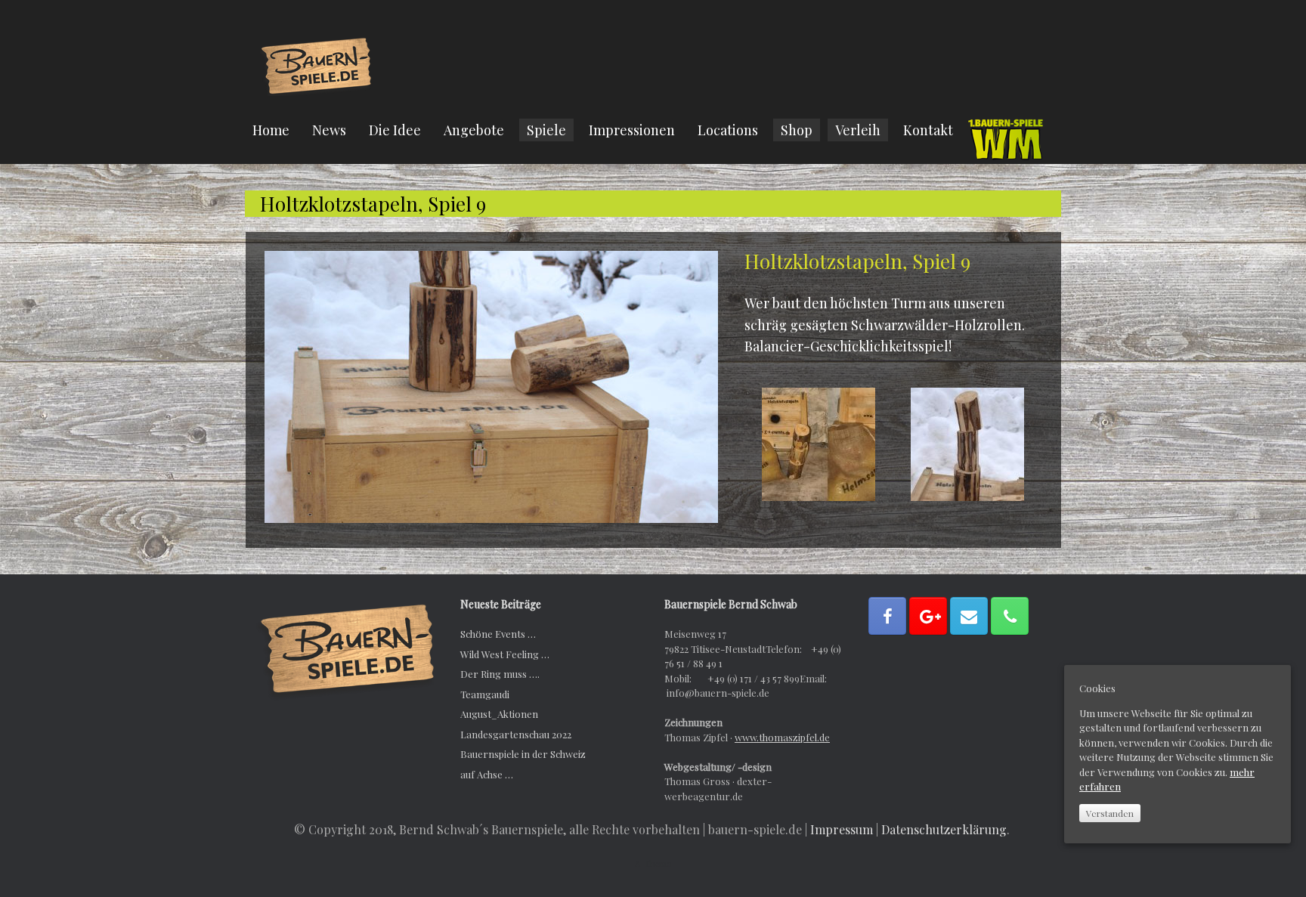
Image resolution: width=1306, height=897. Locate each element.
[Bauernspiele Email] (969, 616)
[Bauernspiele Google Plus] (928, 616)
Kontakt (928, 130)
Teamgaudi (484, 694)
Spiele (546, 130)
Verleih (857, 130)
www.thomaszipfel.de (782, 737)
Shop (796, 130)
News (329, 130)
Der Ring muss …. (500, 673)
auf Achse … (486, 774)
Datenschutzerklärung (944, 829)
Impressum (841, 829)
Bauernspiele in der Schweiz (523, 753)
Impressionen (632, 130)
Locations (728, 130)
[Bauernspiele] (316, 65)
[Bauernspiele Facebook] (887, 616)
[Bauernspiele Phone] (1010, 616)
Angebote (474, 130)
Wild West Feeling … (504, 654)
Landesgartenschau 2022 (515, 734)
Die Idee (395, 130)
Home (270, 130)
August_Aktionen (499, 713)
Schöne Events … (498, 633)
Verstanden (1110, 813)
